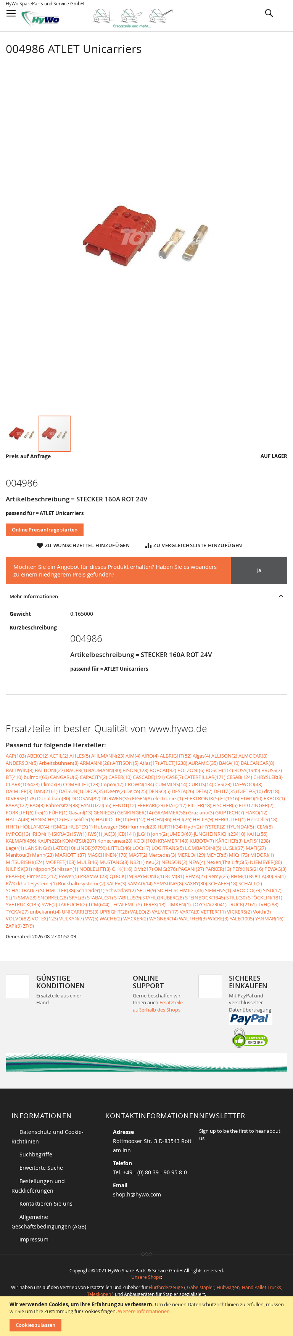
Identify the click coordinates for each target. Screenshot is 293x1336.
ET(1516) (229, 798)
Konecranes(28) (114, 840)
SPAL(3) (77, 897)
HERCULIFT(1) (230, 819)
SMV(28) (27, 897)
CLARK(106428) (23, 784)
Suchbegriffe (35, 1154)
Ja (259, 570)
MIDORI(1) (262, 854)
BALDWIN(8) (20, 770)
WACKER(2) (135, 918)
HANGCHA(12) (47, 819)
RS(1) (280, 876)
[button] (22, 434)
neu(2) (153, 862)
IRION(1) (41, 833)
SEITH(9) (146, 890)
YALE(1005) (242, 918)
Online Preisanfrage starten (44, 529)
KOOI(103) (145, 840)
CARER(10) (120, 777)
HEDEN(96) (158, 819)
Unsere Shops (146, 1277)
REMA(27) (196, 876)
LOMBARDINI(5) (203, 848)
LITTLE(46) (119, 848)
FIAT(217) (176, 805)
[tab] (146, 596)
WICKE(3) (218, 918)
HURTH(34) (170, 826)
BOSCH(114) (219, 770)
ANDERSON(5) (22, 763)
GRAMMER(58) (170, 812)
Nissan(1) (67, 869)
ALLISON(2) (224, 755)
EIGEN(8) (142, 798)
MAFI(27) (256, 848)
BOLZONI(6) (190, 770)
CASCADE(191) (149, 777)
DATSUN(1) (71, 791)
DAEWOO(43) (247, 784)
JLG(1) (143, 833)
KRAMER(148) (173, 840)
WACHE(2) (111, 918)
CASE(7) (174, 777)
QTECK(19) (121, 876)
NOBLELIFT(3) (95, 869)
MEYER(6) (217, 854)
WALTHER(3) (193, 918)
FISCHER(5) (225, 805)
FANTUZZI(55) (95, 805)
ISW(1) (79, 833)
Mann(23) (43, 854)
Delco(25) (136, 791)
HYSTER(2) (213, 826)
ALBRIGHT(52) (176, 755)
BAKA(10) (229, 763)
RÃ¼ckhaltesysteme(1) (31, 883)
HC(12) (137, 819)
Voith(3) (262, 911)
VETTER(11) (213, 911)
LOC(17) (141, 848)
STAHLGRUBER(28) (163, 897)
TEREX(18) (154, 904)
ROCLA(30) (261, 876)
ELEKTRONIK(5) (201, 798)
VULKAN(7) (71, 918)
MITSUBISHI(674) (25, 862)
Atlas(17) (149, 763)
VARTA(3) (190, 911)
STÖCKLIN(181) (265, 897)
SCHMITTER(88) (57, 890)
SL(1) (11, 897)
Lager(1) (15, 848)
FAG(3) (37, 805)
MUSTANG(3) (114, 862)
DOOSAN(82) (85, 798)
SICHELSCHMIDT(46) (180, 890)
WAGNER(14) (163, 918)
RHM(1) (239, 876)
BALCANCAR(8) (257, 763)
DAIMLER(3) (19, 791)
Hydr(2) (192, 826)
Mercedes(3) (162, 854)
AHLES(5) (79, 755)
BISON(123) (135, 770)
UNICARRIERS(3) (80, 911)
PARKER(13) (218, 869)
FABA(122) (17, 805)
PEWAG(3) (275, 869)
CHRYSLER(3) (268, 777)
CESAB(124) (239, 777)
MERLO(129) (191, 854)
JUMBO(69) (180, 833)
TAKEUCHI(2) (72, 904)
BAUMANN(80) (104, 770)
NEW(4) (196, 862)
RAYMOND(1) (149, 876)
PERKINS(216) (247, 869)
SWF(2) (49, 904)
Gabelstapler (200, 1287)
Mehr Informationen (34, 596)
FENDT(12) (124, 805)
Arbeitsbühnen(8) (59, 763)
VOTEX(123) (45, 918)
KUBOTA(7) (202, 840)
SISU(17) (272, 890)
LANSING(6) (38, 848)
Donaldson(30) (53, 798)
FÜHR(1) (58, 812)
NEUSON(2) (174, 862)
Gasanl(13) (80, 812)
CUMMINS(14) (171, 784)
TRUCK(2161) (242, 904)
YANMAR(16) (269, 918)
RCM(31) (174, 876)
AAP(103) (16, 755)
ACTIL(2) (59, 755)
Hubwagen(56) (110, 826)
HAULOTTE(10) (112, 819)
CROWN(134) (139, 784)
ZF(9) (28, 925)
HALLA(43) (17, 819)
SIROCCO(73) (247, 890)
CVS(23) (223, 784)
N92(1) (137, 862)
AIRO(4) (150, 755)
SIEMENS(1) (218, 890)
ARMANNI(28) (95, 763)
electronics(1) (168, 798)
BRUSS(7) (271, 770)
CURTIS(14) (200, 784)
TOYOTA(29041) (209, 904)
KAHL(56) (256, 833)
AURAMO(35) (203, 763)
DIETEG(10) (250, 791)
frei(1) (41, 812)
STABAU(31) (100, 897)
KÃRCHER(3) (229, 840)
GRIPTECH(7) (229, 812)
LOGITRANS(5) (167, 848)
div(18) (271, 791)
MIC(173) (239, 854)
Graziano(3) (201, 812)
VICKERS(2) (239, 911)
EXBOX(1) (274, 798)
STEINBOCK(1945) (205, 897)
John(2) (159, 833)
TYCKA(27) (17, 911)
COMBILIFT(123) (81, 784)
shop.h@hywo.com (137, 1194)
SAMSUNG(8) (168, 883)
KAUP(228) (49, 840)
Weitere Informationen (144, 1311)
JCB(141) (127, 833)
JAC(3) (109, 833)
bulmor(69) (36, 777)
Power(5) (69, 876)
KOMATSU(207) (79, 840)
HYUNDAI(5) (240, 826)
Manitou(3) (18, 854)
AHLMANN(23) (107, 755)
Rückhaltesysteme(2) (81, 883)
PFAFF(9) (16, 876)
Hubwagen (228, 1287)
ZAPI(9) (14, 925)
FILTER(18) (199, 805)
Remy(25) (219, 876)
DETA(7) (204, 791)
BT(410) (14, 777)
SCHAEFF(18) (222, 883)
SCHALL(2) (250, 883)
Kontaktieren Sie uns (45, 1203)
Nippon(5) (44, 869)
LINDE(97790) (91, 848)
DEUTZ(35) (225, 791)
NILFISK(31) (19, 869)
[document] (147, 1316)
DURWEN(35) (116, 798)
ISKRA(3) (61, 833)
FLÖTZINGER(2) (256, 805)
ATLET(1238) (173, 763)
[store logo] (103, 18)
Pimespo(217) (42, 876)
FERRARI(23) (151, 805)
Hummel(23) (142, 826)
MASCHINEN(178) (107, 854)
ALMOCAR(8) (252, 755)
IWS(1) (95, 833)
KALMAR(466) (21, 840)
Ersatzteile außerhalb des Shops (158, 1006)
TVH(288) (268, 904)
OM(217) (143, 869)
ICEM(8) (264, 826)
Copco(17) (112, 784)
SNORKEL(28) (53, 897)
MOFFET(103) (60, 862)
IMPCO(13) (18, 833)
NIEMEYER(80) (266, 862)
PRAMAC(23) (94, 876)
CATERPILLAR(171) (204, 777)
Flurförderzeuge (166, 1287)
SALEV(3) (116, 883)
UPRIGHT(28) (114, 911)
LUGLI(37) (233, 848)
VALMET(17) (165, 911)
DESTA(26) (183, 791)
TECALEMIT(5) (126, 904)
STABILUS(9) (127, 897)
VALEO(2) (140, 911)
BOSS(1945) (247, 770)
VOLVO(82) (18, 918)
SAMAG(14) (140, 883)
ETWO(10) (251, 798)
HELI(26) (182, 819)
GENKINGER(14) (135, 812)
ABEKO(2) (37, 755)
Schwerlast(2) (121, 890)
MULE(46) (87, 862)
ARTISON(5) (125, 763)
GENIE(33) (104, 812)
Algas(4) (201, 755)
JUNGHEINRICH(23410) (219, 833)
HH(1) (12, 826)
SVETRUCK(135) (23, 904)
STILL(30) (236, 897)
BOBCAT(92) (163, 770)
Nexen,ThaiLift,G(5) (227, 862)
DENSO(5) (159, 791)
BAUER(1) (76, 770)
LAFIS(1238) (257, 840)
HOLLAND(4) (34, 826)
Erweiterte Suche (41, 1167)
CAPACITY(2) (93, 777)
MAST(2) (138, 854)
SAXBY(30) (195, 883)
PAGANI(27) (191, 869)
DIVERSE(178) (21, 798)
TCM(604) (98, 904)
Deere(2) (115, 791)
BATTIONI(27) (50, 770)
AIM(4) (133, 755)
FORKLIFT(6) (20, 812)
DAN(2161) (46, 791)
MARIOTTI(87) (70, 854)
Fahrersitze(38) (62, 805)
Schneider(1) (90, 890)
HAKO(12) (256, 812)
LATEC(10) (64, 848)
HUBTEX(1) (80, 826)
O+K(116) (122, 869)
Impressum (33, 1239)
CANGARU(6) (64, 777)
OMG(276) (165, 869)
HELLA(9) (203, 819)
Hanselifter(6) (79, 819)
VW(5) (91, 918)
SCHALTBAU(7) (22, 890)
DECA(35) (94, 791)
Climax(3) (51, 784)
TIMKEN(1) (179, 904)
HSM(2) (58, 826)
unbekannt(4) (45, 911)
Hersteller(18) (262, 819)
